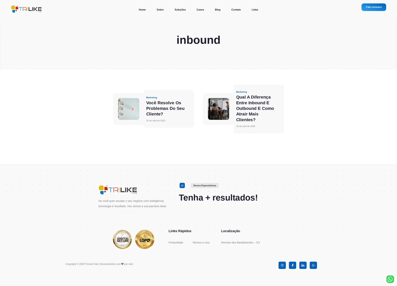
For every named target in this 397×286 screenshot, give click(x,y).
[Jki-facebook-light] (292, 265)
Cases (200, 9)
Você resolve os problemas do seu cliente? (165, 108)
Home (142, 9)
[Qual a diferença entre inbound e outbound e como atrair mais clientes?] (218, 109)
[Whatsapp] (313, 265)
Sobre (160, 9)
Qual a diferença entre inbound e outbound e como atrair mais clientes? (255, 108)
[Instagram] (282, 265)
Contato (236, 9)
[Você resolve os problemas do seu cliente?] (128, 109)
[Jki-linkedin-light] (303, 265)
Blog (218, 9)
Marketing (151, 97)
